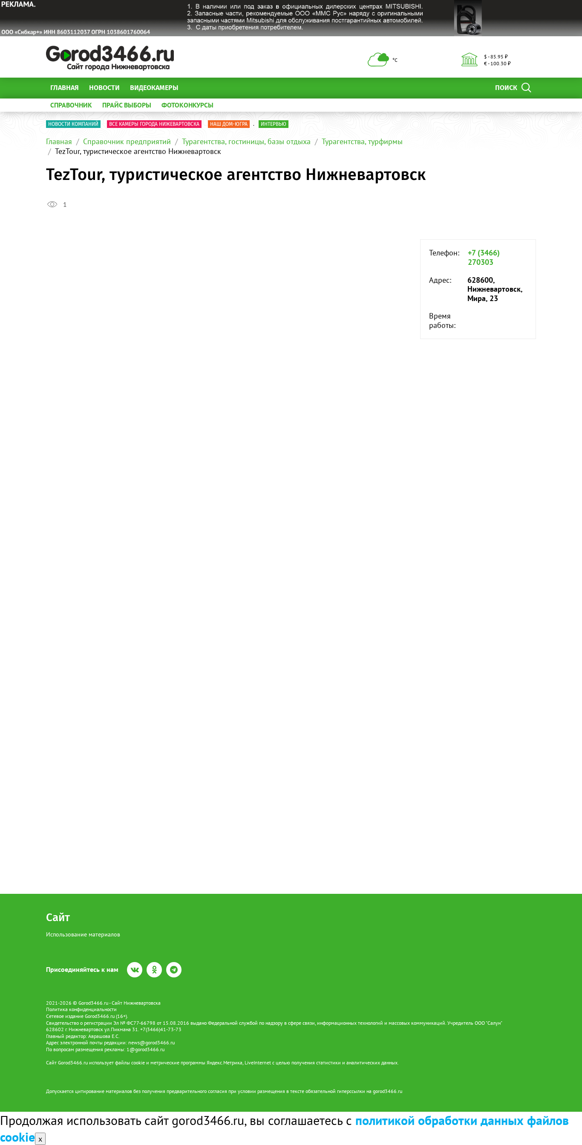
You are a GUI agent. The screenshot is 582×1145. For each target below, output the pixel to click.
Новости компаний (73, 124)
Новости (104, 88)
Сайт (58, 917)
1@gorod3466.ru (145, 1049)
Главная (64, 88)
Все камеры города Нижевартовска (154, 124)
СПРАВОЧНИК (71, 105)
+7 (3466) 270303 (484, 257)
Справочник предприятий (127, 141)
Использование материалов (83, 934)
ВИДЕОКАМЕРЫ (154, 88)
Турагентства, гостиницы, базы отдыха (246, 141)
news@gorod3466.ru (151, 1042)
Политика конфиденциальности (81, 1009)
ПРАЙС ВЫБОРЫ (126, 105)
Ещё (195, 88)
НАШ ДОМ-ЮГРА (229, 124)
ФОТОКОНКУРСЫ (187, 105)
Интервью (273, 124)
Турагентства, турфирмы (362, 141)
